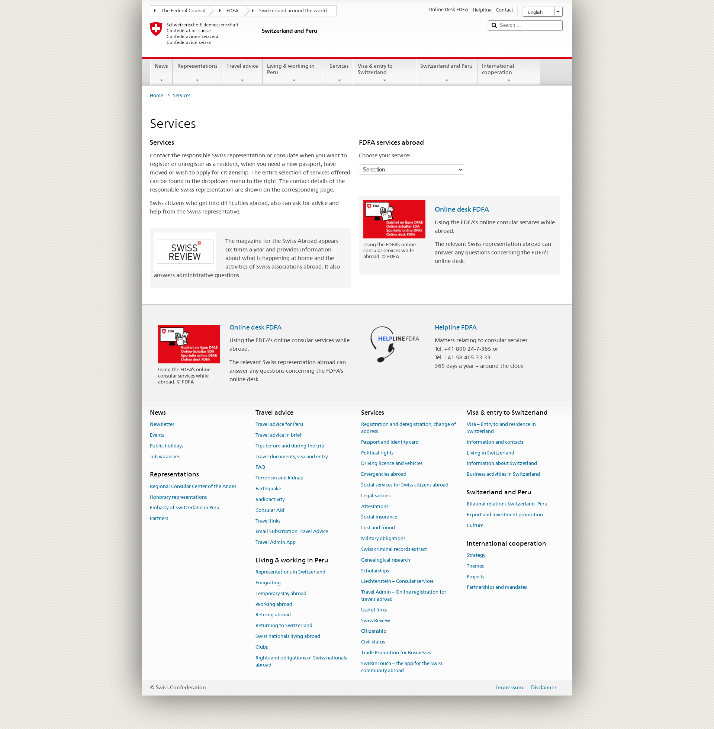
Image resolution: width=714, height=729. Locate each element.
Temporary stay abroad (280, 593)
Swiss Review (375, 620)
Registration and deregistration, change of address (408, 427)
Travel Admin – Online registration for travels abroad (403, 595)
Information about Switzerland (502, 463)
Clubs (261, 647)
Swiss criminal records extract (394, 549)
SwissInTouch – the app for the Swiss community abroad (402, 667)
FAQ (260, 467)
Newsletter (162, 424)
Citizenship (373, 631)
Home (156, 95)
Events (157, 435)
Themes (475, 566)
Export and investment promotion (505, 514)
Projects (475, 576)
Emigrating (268, 582)
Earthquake (268, 488)
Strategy (476, 555)
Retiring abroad (273, 615)
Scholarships (375, 571)
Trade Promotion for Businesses (396, 652)
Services (339, 66)
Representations (197, 66)
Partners (159, 518)
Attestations (374, 506)
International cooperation (498, 69)
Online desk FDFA (462, 209)
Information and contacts (495, 442)
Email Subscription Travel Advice (291, 531)
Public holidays (166, 446)
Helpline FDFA (456, 327)
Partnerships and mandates (497, 587)
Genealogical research (385, 560)
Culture (475, 525)
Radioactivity (269, 499)
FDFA (232, 10)
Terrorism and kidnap (279, 478)
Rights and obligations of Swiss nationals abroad (301, 661)
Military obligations (383, 538)
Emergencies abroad (383, 474)
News (161, 66)
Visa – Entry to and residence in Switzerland (501, 427)
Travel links (267, 521)
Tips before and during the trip (289, 446)
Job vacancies (165, 456)
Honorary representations (178, 497)
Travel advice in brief (278, 435)
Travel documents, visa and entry (291, 456)
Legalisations (375, 495)
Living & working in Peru (291, 69)
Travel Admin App (275, 542)
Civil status (373, 642)
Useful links (374, 610)
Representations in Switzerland (290, 572)
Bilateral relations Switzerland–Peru (507, 504)
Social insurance (379, 517)
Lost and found (378, 528)
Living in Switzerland (490, 453)
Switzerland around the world (293, 10)
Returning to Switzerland (283, 626)
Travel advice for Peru (279, 424)
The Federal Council (183, 10)
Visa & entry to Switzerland (375, 69)
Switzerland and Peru (447, 66)
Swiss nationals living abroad (287, 636)
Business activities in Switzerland (503, 474)
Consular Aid (269, 510)
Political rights (377, 453)
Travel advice (242, 66)
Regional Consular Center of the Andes (193, 486)
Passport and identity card (390, 442)
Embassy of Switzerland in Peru (184, 508)
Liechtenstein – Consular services (397, 581)
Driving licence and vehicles (391, 463)
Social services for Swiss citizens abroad (404, 485)
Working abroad (273, 604)
